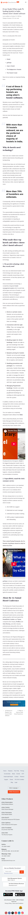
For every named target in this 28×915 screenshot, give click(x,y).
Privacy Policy (8, 903)
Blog (12, 782)
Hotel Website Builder (7, 814)
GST (23, 773)
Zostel (8, 59)
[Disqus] (14, 740)
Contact (16, 776)
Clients (11, 779)
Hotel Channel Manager (7, 809)
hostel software (14, 98)
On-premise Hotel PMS (7, 829)
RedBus (18, 621)
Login (16, 782)
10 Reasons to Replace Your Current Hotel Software (8, 713)
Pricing (22, 770)
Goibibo (12, 619)
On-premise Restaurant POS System (11, 819)
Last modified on (11, 16)
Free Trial (16, 770)
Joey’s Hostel (11, 66)
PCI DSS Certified (19, 779)
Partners (22, 776)
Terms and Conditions (18, 903)
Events (18, 773)
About (13, 773)
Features (10, 770)
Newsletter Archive (8, 873)
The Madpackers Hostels (14, 69)
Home (4, 770)
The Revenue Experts (7, 834)
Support (6, 779)
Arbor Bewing (6, 624)
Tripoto (19, 619)
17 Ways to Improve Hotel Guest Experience (18, 712)
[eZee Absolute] (8, 2)
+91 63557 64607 (6, 846)
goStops (9, 62)
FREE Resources (14, 791)
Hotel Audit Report (8, 776)
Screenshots (7, 773)
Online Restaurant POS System (9, 824)
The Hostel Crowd (12, 73)
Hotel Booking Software (7, 804)
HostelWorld (6, 619)
